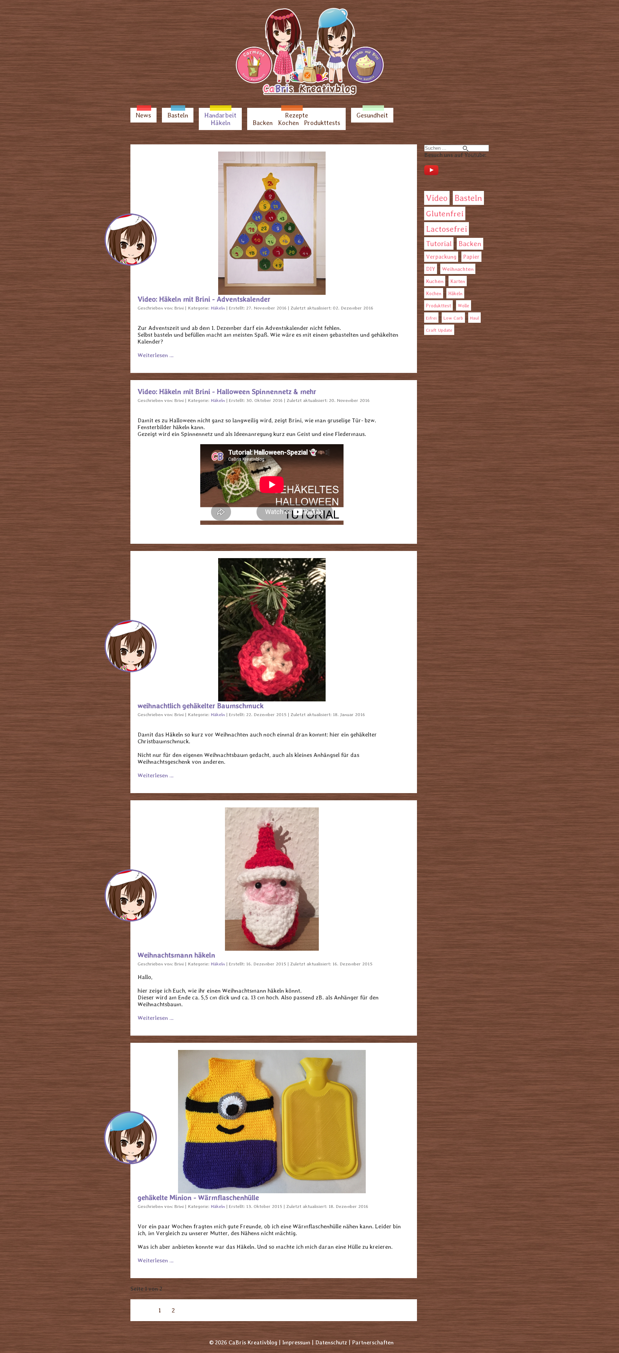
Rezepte (296, 115)
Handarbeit (220, 115)
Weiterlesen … (156, 355)
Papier (471, 256)
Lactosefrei (446, 229)
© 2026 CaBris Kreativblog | (244, 1342)
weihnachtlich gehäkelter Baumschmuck (201, 705)
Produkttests (322, 122)
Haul (474, 318)
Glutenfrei (445, 213)
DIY (430, 268)
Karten (457, 281)
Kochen (288, 122)
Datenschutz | (332, 1342)
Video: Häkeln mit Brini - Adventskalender (204, 299)
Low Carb (453, 318)
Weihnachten (458, 269)
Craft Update (439, 330)
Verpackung (441, 256)
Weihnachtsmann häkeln (176, 955)
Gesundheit (372, 115)
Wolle (463, 305)
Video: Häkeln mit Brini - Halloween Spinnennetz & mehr (227, 391)
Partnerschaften (373, 1342)
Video (437, 198)
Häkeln (220, 122)
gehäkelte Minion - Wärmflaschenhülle (198, 1197)
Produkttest (438, 305)
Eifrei (431, 318)
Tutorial (439, 243)
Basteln (177, 115)
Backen (263, 122)
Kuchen (434, 281)
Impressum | (297, 1342)
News (143, 115)
